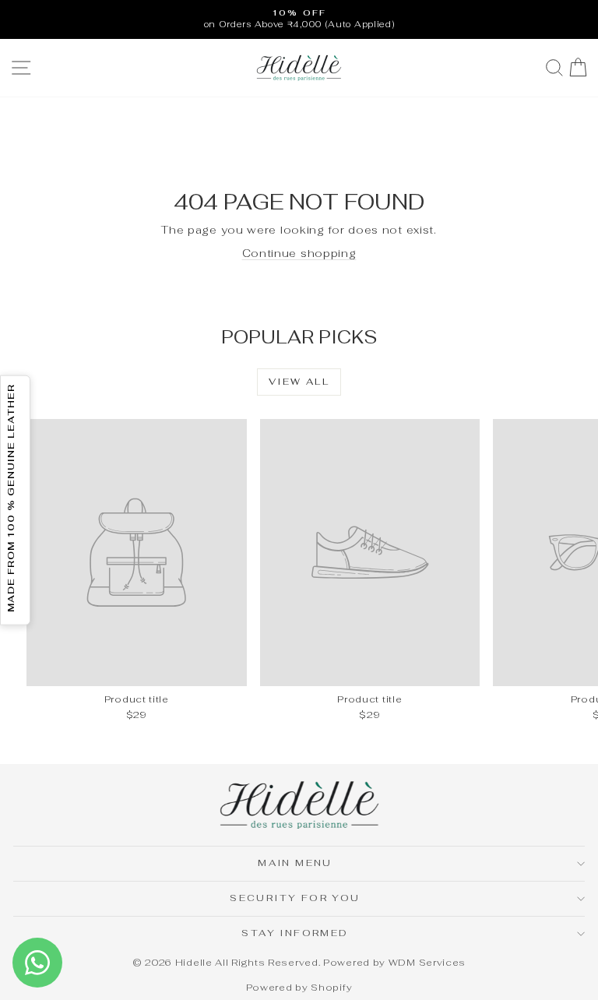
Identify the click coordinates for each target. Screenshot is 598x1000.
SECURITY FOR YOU (295, 898)
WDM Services (427, 962)
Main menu (295, 863)
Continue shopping (299, 253)
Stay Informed (294, 933)
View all (299, 381)
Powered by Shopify (299, 987)
